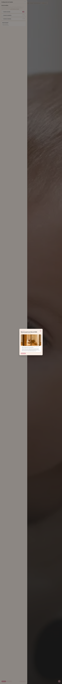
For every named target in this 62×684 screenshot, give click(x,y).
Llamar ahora (23, 353)
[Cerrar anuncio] (40, 331)
